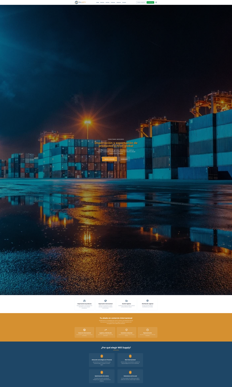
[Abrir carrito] (156, 2)
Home (97, 2)
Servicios (107, 2)
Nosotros (102, 2)
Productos (113, 2)
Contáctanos (124, 159)
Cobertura (119, 2)
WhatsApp (151, 2)
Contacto (124, 2)
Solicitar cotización (141, 2)
